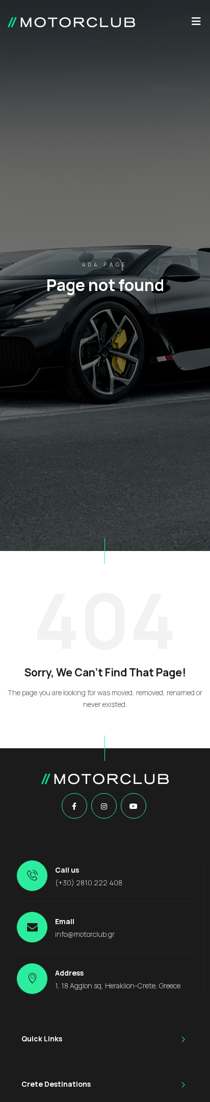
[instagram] (104, 806)
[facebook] (74, 806)
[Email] (32, 927)
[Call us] (32, 875)
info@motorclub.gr (85, 934)
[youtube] (133, 806)
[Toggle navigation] (196, 24)
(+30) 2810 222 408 (88, 882)
